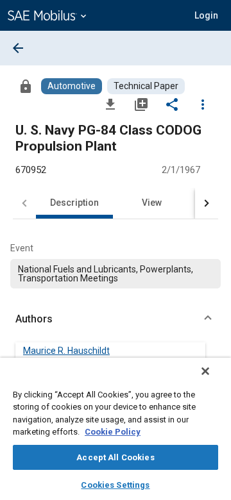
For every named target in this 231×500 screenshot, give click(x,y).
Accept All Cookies (115, 457)
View (152, 202)
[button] (115, 319)
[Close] (205, 371)
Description (74, 202)
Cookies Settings (115, 485)
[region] (115, 429)
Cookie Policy (113, 432)
